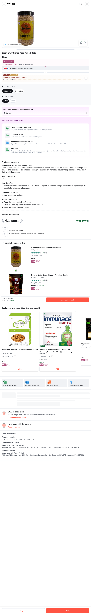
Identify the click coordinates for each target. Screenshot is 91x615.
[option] (7, 91)
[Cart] (86, 4)
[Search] (81, 4)
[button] (83, 43)
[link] (11, 4)
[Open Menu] (4, 4)
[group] (45, 29)
